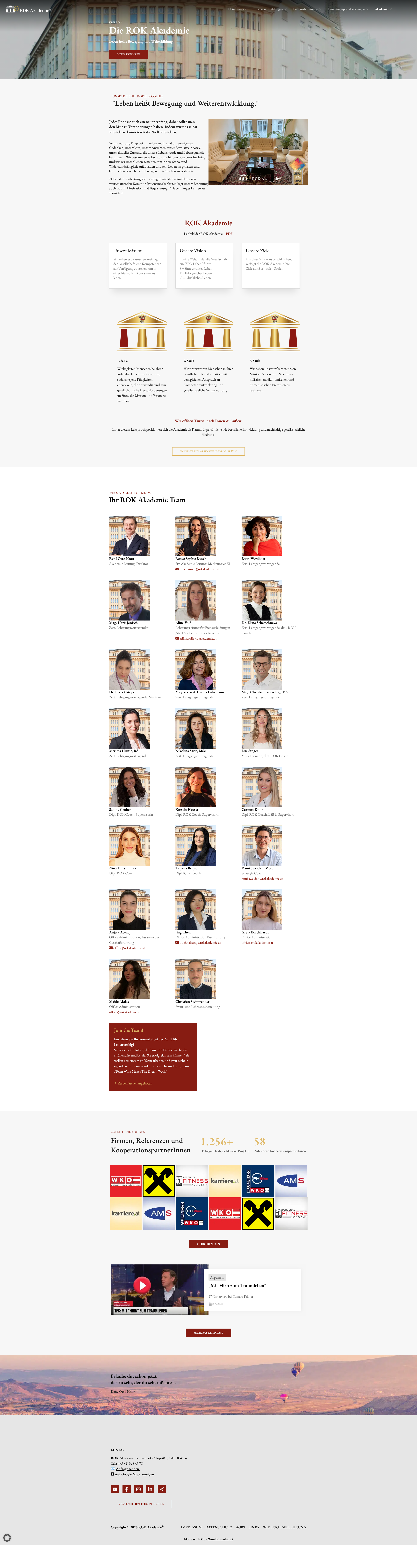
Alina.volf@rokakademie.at (197, 638)
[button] (248, 9)
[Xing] (162, 1489)
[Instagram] (138, 1489)
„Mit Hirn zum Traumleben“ (237, 1285)
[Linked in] (150, 1489)
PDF (229, 233)
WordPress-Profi (220, 1539)
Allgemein (217, 1277)
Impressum (191, 1527)
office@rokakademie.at (129, 947)
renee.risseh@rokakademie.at (199, 569)
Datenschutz (218, 1527)
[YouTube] (115, 1489)
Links (253, 1527)
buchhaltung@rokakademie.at (200, 942)
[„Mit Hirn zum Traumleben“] (159, 1289)
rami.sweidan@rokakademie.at (262, 878)
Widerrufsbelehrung (284, 1527)
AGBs (240, 1527)
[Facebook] (126, 1489)
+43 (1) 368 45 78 (130, 1463)
